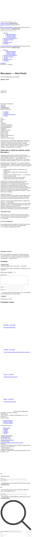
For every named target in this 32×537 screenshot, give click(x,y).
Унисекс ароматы (11, 37)
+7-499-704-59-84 (5, 437)
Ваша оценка (4, 272)
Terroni (5, 433)
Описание (6, 111)
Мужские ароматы (11, 35)
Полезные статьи (8, 42)
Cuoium (5, 430)
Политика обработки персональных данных (12, 442)
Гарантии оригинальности (10, 38)
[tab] (17, 111)
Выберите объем (5, 107)
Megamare (6, 432)
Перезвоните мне (13, 23)
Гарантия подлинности (9, 114)
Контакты (6, 43)
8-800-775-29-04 (5, 24)
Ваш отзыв (4, 274)
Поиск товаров (4, 531)
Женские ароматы (11, 34)
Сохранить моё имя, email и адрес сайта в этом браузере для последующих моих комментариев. (16, 293)
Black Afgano (7, 428)
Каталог (6, 33)
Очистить (3, 106)
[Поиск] (1, 533)
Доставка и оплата (8, 39)
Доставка (6, 113)
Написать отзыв (4, 264)
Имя (2, 287)
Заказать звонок (15, 28)
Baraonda (6, 429)
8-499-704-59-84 (5, 23)
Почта (3, 289)
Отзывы (6, 41)
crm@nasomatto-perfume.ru (7, 440)
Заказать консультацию (6, 435)
